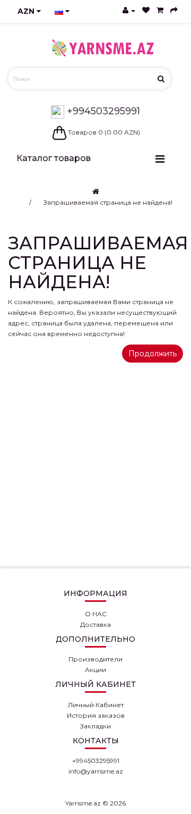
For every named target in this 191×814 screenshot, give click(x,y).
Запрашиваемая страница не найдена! (108, 202)
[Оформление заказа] (174, 10)
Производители (95, 659)
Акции (95, 670)
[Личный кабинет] (129, 10)
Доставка (95, 624)
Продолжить (152, 353)
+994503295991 (102, 111)
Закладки (95, 726)
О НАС (96, 614)
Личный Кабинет (96, 705)
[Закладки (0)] (146, 10)
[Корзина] (160, 10)
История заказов (96, 715)
